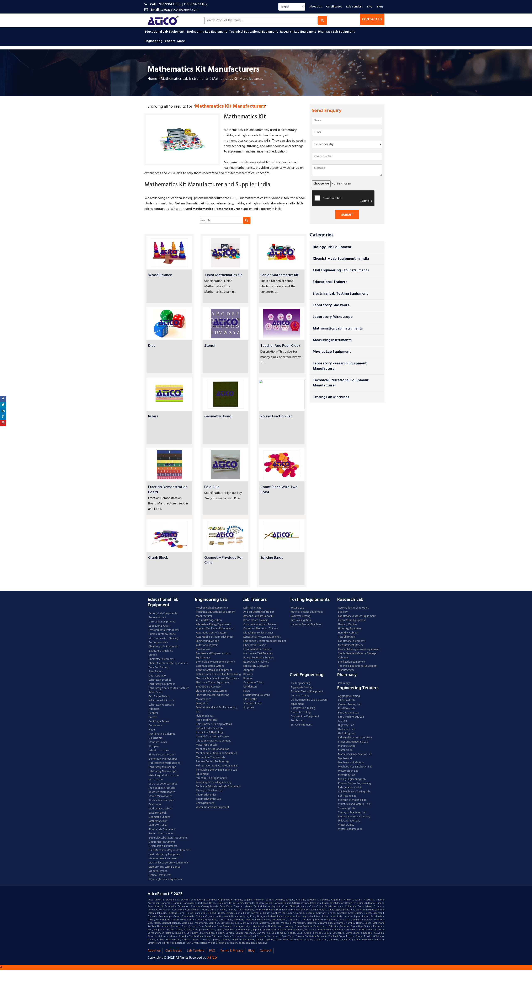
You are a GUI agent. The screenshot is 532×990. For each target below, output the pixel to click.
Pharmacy (344, 683)
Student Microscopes (161, 800)
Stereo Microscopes (160, 796)
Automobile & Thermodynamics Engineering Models (214, 639)
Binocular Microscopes (162, 755)
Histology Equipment (350, 629)
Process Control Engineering (354, 783)
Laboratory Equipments (351, 641)
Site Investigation (301, 620)
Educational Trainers (330, 282)
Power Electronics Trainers (258, 658)
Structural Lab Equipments (211, 778)
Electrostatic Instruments (163, 846)
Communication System (210, 666)
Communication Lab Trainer (259, 624)
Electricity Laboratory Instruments (168, 838)
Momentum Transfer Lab (210, 757)
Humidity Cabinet (348, 633)
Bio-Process (203, 649)
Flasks (152, 730)
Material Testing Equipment (307, 612)
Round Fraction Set (276, 416)
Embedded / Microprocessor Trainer (264, 641)
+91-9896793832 (195, 4)
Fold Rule (211, 487)
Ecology (343, 612)
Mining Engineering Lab (352, 779)
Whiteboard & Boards (161, 701)
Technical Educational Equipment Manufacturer (341, 383)
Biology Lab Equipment (332, 247)
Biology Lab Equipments (163, 613)
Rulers (153, 416)
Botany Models (157, 618)
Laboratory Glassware (331, 305)
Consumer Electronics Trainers (260, 629)
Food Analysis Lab (348, 713)
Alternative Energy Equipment (213, 624)
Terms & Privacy (231, 950)
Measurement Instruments (164, 859)
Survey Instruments (302, 725)
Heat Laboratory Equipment (165, 854)
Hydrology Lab (346, 734)
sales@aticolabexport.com (179, 9)
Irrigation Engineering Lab (353, 742)
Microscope (156, 780)
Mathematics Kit (158, 821)
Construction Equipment (305, 717)
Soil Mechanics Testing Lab (354, 792)
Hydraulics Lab (346, 729)
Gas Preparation (158, 676)
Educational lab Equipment (165, 31)
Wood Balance (160, 275)
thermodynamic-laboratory (354, 817)
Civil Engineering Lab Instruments (341, 270)
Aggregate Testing (302, 687)
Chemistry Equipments (161, 659)
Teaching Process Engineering (213, 782)
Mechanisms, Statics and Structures (216, 753)
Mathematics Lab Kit (160, 809)
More (181, 41)
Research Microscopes (162, 792)
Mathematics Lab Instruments (184, 79)
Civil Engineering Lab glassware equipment (309, 702)
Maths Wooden (158, 825)
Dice (151, 346)
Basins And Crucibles (161, 651)
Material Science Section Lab (355, 754)
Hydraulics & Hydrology (209, 733)
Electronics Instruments (162, 842)
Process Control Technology (212, 762)
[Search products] (322, 20)
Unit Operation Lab (349, 821)
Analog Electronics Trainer (258, 612)
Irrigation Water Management (213, 741)
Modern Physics (158, 871)
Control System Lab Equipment (214, 670)
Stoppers (154, 746)
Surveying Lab (346, 808)
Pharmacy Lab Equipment (337, 31)
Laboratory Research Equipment (357, 616)
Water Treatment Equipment (212, 807)
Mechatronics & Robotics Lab (355, 767)
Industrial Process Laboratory (355, 738)
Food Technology (206, 720)
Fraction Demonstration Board (168, 489)
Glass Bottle (155, 738)
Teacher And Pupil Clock (280, 346)
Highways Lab (346, 725)
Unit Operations (205, 803)
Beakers (153, 713)
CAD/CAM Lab (346, 700)
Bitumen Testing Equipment (307, 692)
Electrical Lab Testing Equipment (340, 294)
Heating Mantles (347, 624)
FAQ (369, 6)
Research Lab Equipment (298, 31)
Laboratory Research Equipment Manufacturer (340, 366)
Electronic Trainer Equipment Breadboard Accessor (213, 685)
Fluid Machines (204, 716)
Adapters (154, 709)
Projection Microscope (162, 788)
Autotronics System (207, 645)
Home (153, 79)
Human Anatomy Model (162, 634)
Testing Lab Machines (331, 397)
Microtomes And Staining (163, 638)
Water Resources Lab (350, 829)
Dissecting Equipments (162, 622)
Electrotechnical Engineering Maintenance (212, 697)
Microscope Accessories (163, 784)
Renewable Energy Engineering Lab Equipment (216, 772)
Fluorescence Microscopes (164, 763)
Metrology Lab (346, 775)
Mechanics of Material (351, 763)
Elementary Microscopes (163, 759)
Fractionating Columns (162, 734)
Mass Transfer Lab (206, 745)
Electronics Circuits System (211, 691)
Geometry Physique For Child (223, 560)
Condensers (155, 726)
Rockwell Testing (300, 616)
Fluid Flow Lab (346, 709)
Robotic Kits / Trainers (256, 662)
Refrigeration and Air (350, 788)
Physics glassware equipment (166, 879)
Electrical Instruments (161, 834)
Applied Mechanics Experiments (214, 629)
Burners (153, 655)
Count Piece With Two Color (279, 489)
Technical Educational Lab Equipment (218, 787)
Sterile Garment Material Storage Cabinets (357, 656)
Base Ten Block (157, 813)
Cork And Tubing (158, 667)
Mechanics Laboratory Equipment (168, 863)
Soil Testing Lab (347, 796)
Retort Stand (156, 692)
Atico (212, 957)
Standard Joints (158, 742)
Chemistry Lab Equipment (163, 647)
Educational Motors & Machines (262, 637)
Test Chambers (346, 637)
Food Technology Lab (351, 717)
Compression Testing (303, 708)
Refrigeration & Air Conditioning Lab (217, 766)
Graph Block (158, 558)
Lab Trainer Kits (252, 608)
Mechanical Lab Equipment (212, 608)
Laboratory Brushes (160, 680)
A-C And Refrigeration (209, 620)
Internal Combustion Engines (212, 737)
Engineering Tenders (160, 41)
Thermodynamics (206, 795)
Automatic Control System (211, 633)
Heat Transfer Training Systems (214, 724)
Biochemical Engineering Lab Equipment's (213, 656)
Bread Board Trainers (255, 620)
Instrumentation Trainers (257, 649)
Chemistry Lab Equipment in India (341, 259)
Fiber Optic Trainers (254, 645)
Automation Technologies (353, 608)
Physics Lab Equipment (332, 352)
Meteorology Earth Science (164, 867)
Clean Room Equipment (352, 620)
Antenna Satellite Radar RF (258, 616)
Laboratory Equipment (162, 684)
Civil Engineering (300, 683)
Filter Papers (156, 672)
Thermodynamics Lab (208, 799)
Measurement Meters (350, 645)
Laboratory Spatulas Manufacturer (169, 688)
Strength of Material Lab (352, 800)
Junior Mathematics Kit (223, 275)
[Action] (3, 399)
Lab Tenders (354, 6)
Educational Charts (159, 626)
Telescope (155, 805)
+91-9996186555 (169, 4)
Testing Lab (297, 608)
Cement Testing (300, 696)
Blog (380, 6)
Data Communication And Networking (218, 674)
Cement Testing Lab (349, 704)
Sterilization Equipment (351, 662)
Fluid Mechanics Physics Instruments (169, 850)
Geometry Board (218, 416)
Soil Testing (297, 721)
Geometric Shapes (159, 817)
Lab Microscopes (159, 751)
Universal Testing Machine (306, 624)
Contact (265, 950)
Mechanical (345, 758)
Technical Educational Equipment (254, 31)
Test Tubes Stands (159, 697)
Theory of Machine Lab (209, 791)
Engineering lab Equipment (207, 31)
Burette (153, 717)
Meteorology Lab (348, 771)
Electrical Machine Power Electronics (217, 678)
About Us (315, 6)
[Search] (246, 220)
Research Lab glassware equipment (358, 649)
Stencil (210, 346)
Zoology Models (158, 643)
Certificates (334, 6)
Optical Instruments (160, 875)
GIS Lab (342, 721)
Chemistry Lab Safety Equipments (168, 663)
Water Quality (346, 825)
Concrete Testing (301, 712)
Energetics (202, 703)
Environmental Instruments (164, 630)
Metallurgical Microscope (164, 776)
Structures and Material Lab (354, 804)
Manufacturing (347, 746)
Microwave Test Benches (258, 654)
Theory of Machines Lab (352, 812)
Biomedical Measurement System (215, 662)
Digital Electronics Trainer (258, 633)
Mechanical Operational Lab (212, 749)
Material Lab (345, 750)
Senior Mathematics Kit (279, 275)
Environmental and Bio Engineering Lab (216, 710)
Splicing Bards (271, 558)
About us (154, 950)
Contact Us (372, 19)
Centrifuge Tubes (159, 721)
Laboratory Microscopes (163, 771)
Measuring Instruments (332, 340)
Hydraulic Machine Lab (209, 728)
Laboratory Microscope (333, 317)
